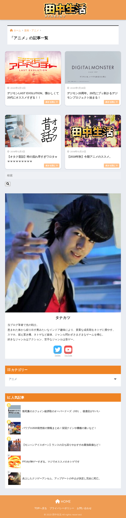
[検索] (7, 184)
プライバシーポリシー (62, 508)
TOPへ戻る (40, 508)
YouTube (68, 355)
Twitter (58, 355)
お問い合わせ (84, 508)
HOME (65, 501)
